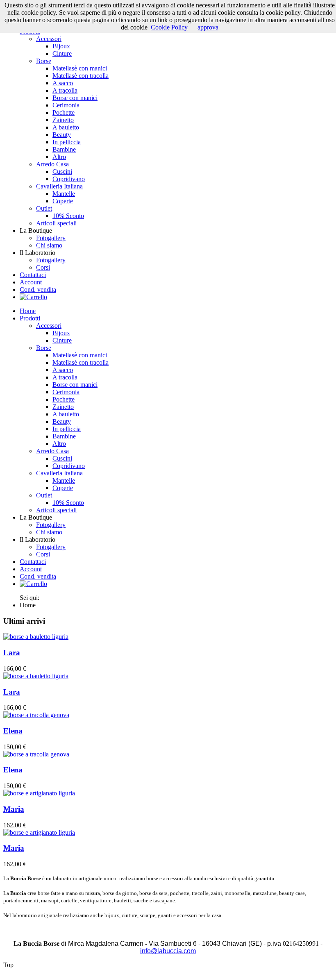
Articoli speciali (56, 223)
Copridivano (68, 178)
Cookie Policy (169, 27)
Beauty (61, 134)
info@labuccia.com (168, 950)
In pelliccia (66, 142)
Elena (13, 731)
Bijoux (61, 46)
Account (31, 282)
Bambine (64, 149)
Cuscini (62, 171)
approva (208, 27)
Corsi (43, 267)
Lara (11, 652)
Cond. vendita (38, 289)
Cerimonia (65, 105)
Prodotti (30, 318)
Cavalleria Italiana (59, 186)
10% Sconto (68, 215)
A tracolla (64, 90)
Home (28, 310)
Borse (43, 60)
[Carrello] (33, 296)
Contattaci (33, 274)
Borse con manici (75, 97)
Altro (59, 156)
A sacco (62, 82)
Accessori (48, 38)
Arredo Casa (52, 164)
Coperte (62, 201)
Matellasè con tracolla (80, 75)
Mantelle (63, 193)
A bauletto (65, 127)
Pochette (63, 112)
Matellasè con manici (79, 68)
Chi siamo (49, 245)
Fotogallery (51, 237)
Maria (13, 809)
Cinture (62, 53)
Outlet (44, 208)
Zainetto (63, 119)
